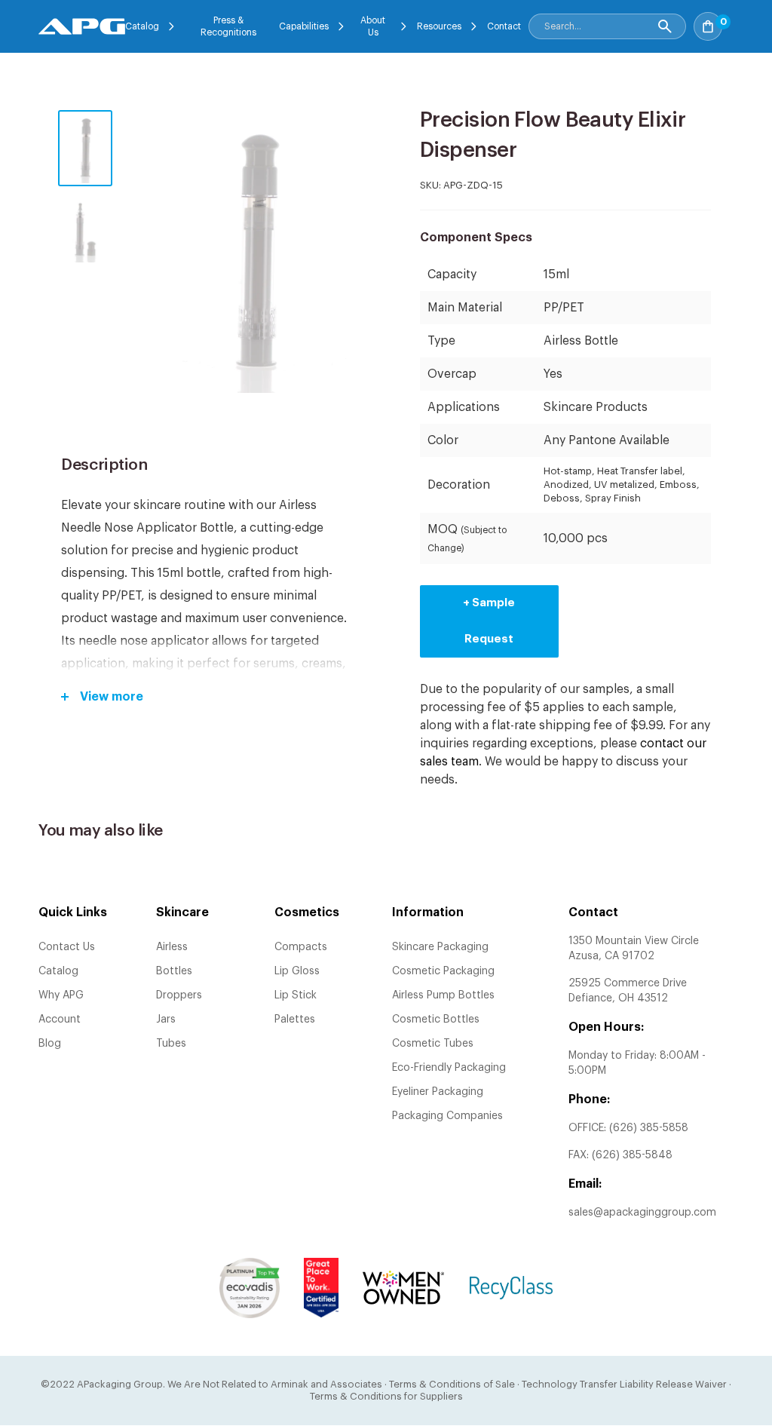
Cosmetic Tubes (432, 1043)
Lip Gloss (297, 971)
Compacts (300, 947)
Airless (172, 947)
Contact (504, 26)
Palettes (294, 1019)
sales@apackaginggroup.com (642, 1212)
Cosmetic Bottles (435, 1019)
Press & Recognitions (228, 26)
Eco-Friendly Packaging (449, 1068)
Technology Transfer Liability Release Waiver (624, 1384)
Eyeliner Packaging (437, 1092)
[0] (730, 22)
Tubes (171, 1043)
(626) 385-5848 (632, 1155)
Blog (49, 1043)
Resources (439, 26)
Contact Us (66, 947)
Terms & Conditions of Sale (452, 1384)
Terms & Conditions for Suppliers (386, 1396)
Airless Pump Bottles (443, 995)
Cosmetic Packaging (443, 971)
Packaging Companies (447, 1116)
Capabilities (304, 26)
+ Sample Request (489, 621)
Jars (166, 1019)
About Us (372, 26)
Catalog (142, 26)
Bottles (174, 971)
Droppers (179, 995)
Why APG (61, 995)
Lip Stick (295, 995)
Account (59, 1019)
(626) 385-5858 (648, 1128)
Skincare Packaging (440, 947)
